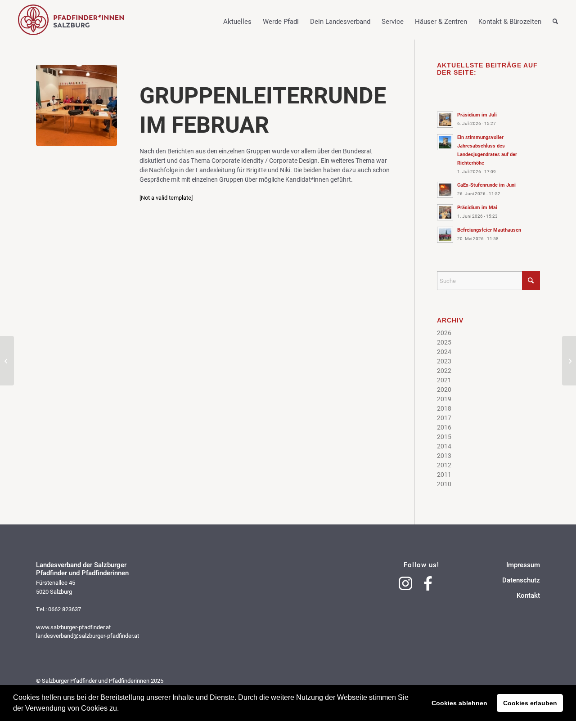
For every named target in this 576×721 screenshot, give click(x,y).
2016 (444, 427)
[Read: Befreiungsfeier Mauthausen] (445, 235)
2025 (444, 342)
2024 (444, 351)
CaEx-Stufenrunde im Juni (486, 184)
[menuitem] (232, 20)
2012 (444, 465)
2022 (444, 370)
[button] (122, 709)
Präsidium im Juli (477, 114)
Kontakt (528, 595)
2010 (444, 483)
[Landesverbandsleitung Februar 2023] (569, 360)
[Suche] (549, 29)
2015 (444, 436)
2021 (444, 380)
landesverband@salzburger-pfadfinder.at (87, 635)
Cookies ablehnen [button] (459, 703)
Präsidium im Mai (477, 207)
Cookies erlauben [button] (530, 703)
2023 (444, 361)
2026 (444, 332)
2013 (444, 455)
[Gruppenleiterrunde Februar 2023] (76, 105)
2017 (444, 417)
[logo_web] (71, 20)
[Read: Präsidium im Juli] (445, 120)
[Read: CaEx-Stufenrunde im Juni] (445, 190)
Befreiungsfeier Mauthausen (489, 229)
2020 (444, 389)
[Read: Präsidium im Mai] (445, 212)
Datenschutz (521, 580)
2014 (444, 446)
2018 (444, 408)
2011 (444, 474)
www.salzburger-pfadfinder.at (73, 627)
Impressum (523, 564)
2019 (444, 398)
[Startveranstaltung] (7, 360)
